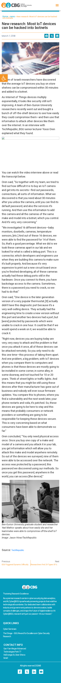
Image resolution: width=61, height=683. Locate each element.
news (12, 16)
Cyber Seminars (9, 629)
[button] (4, 78)
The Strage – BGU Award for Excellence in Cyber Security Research (26, 635)
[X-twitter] (27, 671)
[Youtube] (41, 671)
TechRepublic (17, 550)
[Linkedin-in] (34, 671)
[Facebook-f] (20, 671)
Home (5, 16)
